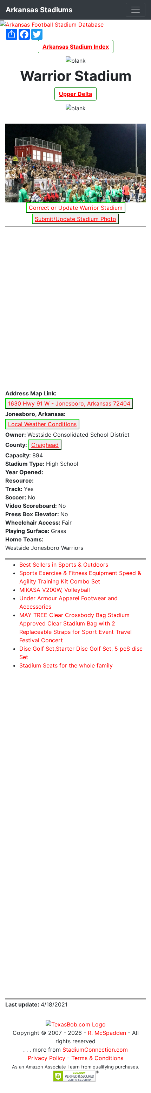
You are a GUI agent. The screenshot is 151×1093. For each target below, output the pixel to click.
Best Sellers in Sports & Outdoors (63, 564)
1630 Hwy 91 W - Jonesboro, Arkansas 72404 (69, 403)
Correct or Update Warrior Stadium (76, 207)
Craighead (45, 444)
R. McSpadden (107, 1032)
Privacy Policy (46, 1057)
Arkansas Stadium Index (75, 46)
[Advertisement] (75, 308)
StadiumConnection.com (95, 1049)
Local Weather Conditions (42, 424)
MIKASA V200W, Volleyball (54, 589)
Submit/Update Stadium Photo (75, 218)
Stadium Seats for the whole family (66, 665)
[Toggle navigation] (135, 10)
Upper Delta (75, 93)
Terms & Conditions (97, 1057)
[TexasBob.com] (76, 1024)
